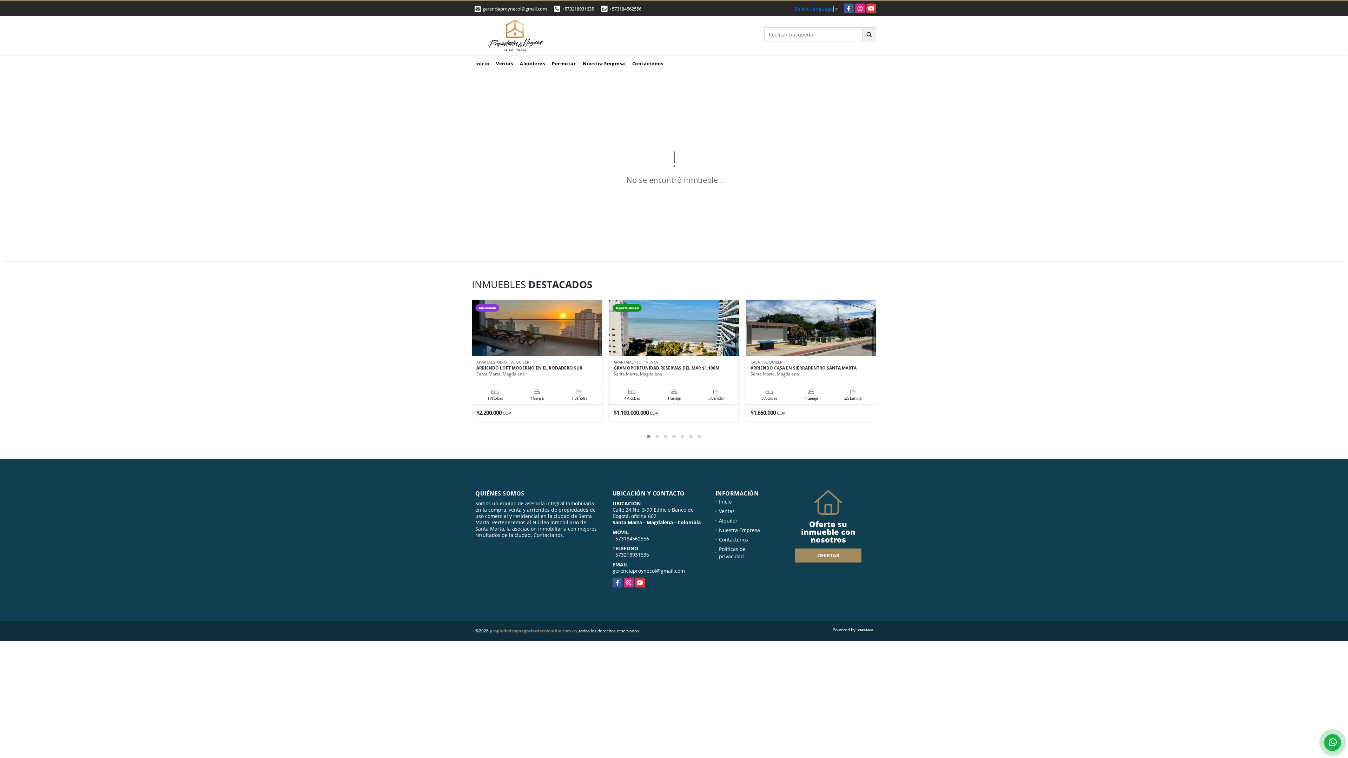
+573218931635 (578, 9)
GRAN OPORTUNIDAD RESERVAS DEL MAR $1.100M (666, 368)
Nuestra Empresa (604, 63)
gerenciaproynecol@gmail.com (649, 570)
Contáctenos (647, 63)
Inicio (482, 63)
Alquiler (728, 520)
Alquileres (532, 63)
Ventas (504, 63)
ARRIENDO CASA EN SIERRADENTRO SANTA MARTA (804, 368)
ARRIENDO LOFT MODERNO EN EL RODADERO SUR (529, 368)
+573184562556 (625, 9)
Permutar (564, 63)
